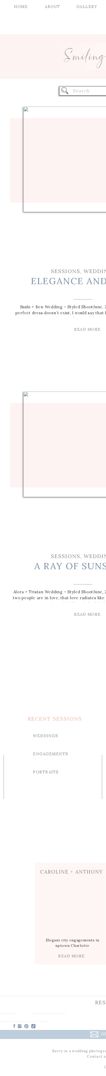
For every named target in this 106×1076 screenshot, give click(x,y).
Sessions (65, 271)
